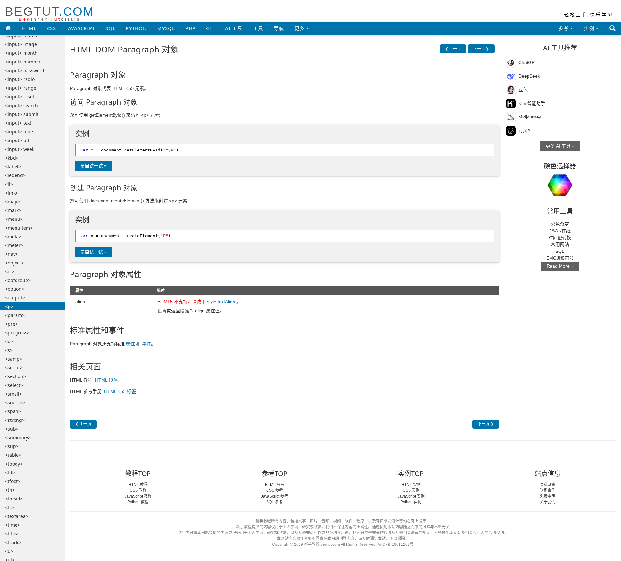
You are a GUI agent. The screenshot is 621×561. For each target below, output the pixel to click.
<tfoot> (12, 481)
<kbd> (11, 158)
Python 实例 (410, 502)
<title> (12, 534)
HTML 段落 (106, 380)
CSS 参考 (274, 490)
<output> (15, 298)
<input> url (17, 140)
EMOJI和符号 (560, 258)
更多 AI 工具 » (560, 146)
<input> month (21, 53)
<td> (10, 472)
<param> (15, 315)
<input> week (19, 149)
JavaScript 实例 (411, 496)
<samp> (13, 359)
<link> (11, 193)
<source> (15, 402)
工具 (258, 28)
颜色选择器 (560, 166)
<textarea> (16, 516)
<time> (12, 525)
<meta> (13, 236)
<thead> (14, 499)
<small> (13, 394)
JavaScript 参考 (274, 496)
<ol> (9, 271)
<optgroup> (18, 280)
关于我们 (547, 502)
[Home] (8, 28)
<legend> (15, 175)
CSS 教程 (138, 490)
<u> (9, 551)
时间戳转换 (560, 237)
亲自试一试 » (93, 165)
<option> (14, 289)
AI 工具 (234, 28)
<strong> (15, 420)
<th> (10, 490)
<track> (13, 542)
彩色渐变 (560, 224)
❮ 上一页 (453, 49)
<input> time (19, 132)
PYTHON (136, 28)
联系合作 (547, 490)
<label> (13, 166)
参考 (564, 28)
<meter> (14, 245)
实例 (590, 28)
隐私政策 (547, 484)
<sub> (11, 429)
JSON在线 (560, 230)
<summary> (18, 437)
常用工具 (560, 211)
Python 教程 (137, 502)
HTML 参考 (274, 484)
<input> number (23, 62)
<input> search (21, 105)
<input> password (24, 70)
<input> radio (20, 79)
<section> (15, 376)
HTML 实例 (411, 484)
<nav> (11, 254)
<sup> (11, 446)
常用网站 (560, 244)
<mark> (13, 210)
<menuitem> (19, 228)
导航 (279, 28)
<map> (12, 201)
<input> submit (21, 114)
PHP (190, 28)
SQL (110, 28)
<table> (13, 455)
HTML (29, 28)
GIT (210, 28)
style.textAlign (221, 301)
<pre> (11, 324)
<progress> (17, 333)
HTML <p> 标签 (120, 391)
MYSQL (166, 28)
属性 (130, 343)
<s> (9, 350)
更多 (300, 28)
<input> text (18, 123)
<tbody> (14, 464)
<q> (9, 341)
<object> (14, 263)
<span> (13, 411)
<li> (9, 184)
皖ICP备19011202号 (395, 544)
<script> (14, 368)
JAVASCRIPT (80, 28)
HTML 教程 (138, 484)
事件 (146, 343)
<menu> (14, 219)
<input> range (20, 88)
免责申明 (547, 496)
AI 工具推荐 (560, 47)
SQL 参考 (274, 502)
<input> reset (19, 97)
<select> (14, 385)
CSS (51, 28)
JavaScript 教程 (138, 496)
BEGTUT (49, 13)
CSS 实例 (411, 490)
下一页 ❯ (481, 49)
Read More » (560, 266)
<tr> (9, 507)
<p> (9, 306)
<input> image (21, 44)
